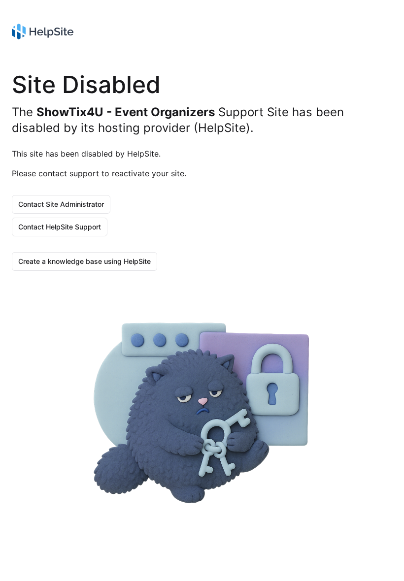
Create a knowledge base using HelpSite (84, 261)
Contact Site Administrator (61, 204)
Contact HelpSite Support (59, 227)
